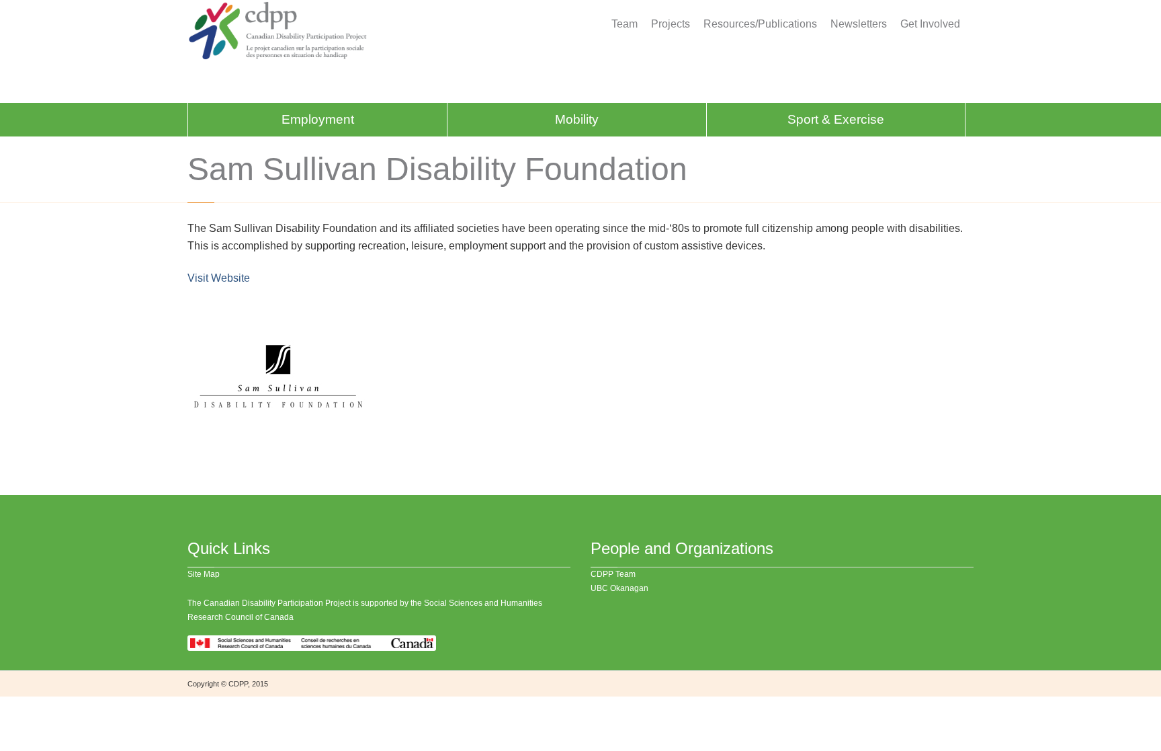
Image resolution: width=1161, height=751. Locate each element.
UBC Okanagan (619, 588)
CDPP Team (613, 574)
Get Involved (930, 24)
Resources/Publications (760, 24)
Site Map (203, 574)
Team (624, 24)
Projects (670, 24)
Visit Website (218, 278)
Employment (318, 119)
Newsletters (858, 24)
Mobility (577, 119)
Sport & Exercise (835, 119)
